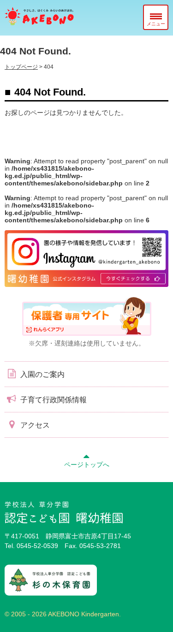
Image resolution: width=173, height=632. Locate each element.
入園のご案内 (41, 374)
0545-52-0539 (37, 545)
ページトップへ (86, 464)
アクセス (34, 425)
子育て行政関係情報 (52, 400)
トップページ (21, 67)
